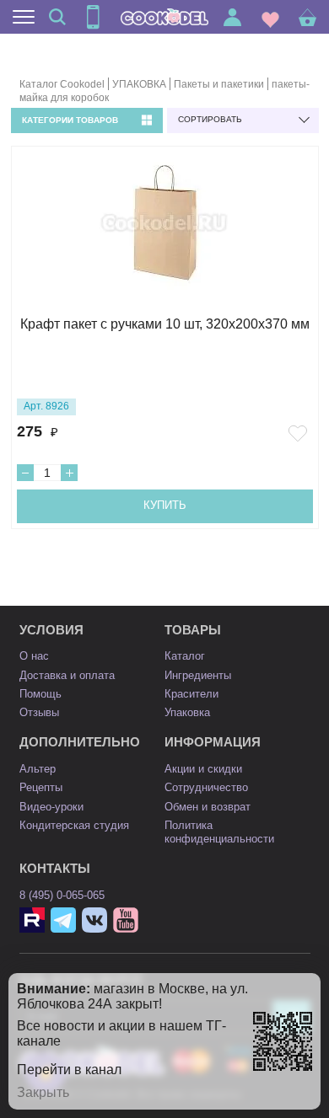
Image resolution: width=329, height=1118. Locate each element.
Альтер (37, 768)
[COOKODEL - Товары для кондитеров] (164, 16)
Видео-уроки (51, 806)
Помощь (40, 693)
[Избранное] (270, 17)
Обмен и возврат (207, 806)
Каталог (184, 656)
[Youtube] (125, 920)
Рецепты (40, 787)
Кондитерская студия (74, 825)
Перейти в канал (69, 1069)
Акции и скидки (203, 768)
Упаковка (187, 712)
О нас (34, 656)
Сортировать (210, 119)
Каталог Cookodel (62, 84)
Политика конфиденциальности (219, 832)
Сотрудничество (206, 787)
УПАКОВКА (139, 84)
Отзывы (39, 712)
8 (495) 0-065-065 (62, 895)
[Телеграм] (63, 920)
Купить (164, 505)
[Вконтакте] (94, 920)
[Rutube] (32, 920)
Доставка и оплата (67, 675)
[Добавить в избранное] (300, 433)
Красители (191, 693)
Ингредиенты (197, 675)
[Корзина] (307, 17)
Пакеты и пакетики (219, 84)
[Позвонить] (92, 16)
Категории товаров (70, 120)
